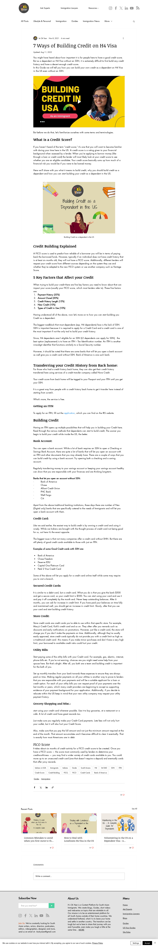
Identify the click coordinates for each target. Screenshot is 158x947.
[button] (113, 453)
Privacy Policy (97, 943)
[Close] (155, 943)
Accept (147, 943)
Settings (136, 943)
